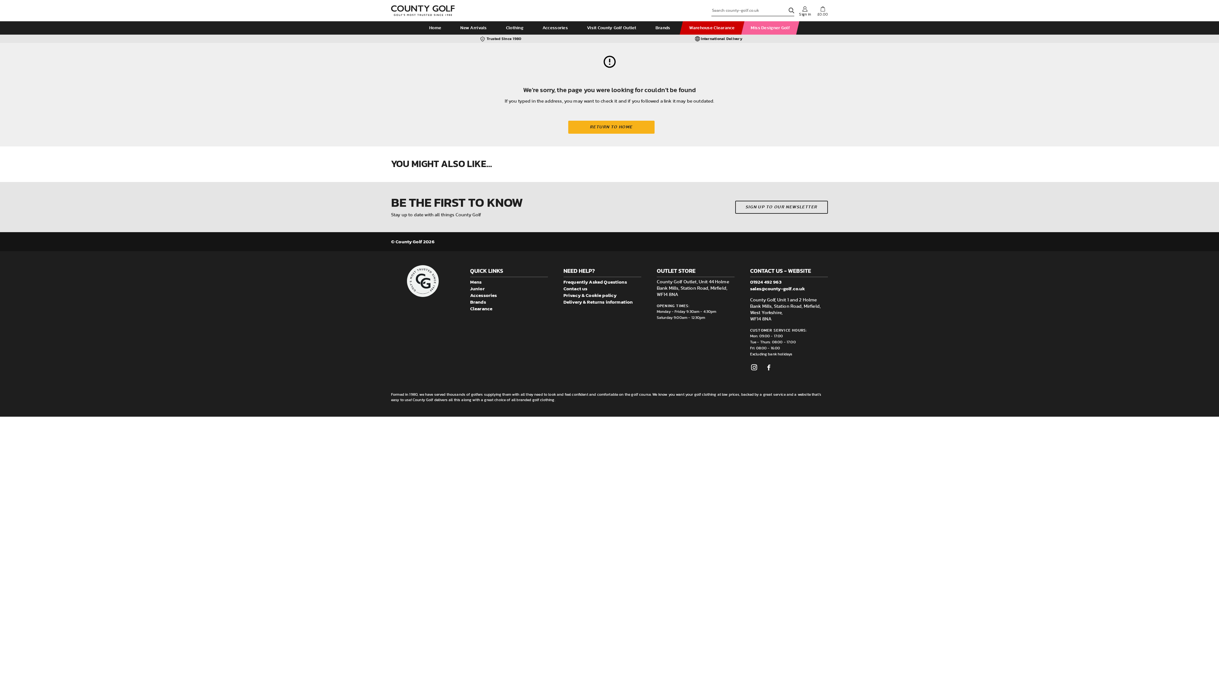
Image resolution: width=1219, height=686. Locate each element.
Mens (476, 282)
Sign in (805, 14)
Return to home (611, 127)
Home (435, 28)
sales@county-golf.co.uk (777, 288)
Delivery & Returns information (598, 302)
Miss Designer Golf (770, 28)
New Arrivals (473, 28)
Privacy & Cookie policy (589, 295)
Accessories (555, 28)
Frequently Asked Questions (595, 282)
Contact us (575, 288)
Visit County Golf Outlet (611, 28)
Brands (663, 28)
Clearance (481, 308)
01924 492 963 (766, 282)
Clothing (514, 28)
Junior (477, 288)
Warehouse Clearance (712, 28)
